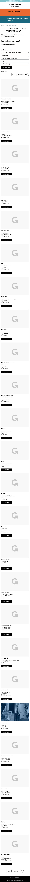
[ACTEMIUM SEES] (15, 548)
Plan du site (13, 880)
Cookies (8, 880)
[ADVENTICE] (15, 712)
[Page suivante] (27, 74)
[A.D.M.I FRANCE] (15, 121)
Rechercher (6, 67)
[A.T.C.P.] (15, 154)
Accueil (2, 25)
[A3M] (15, 253)
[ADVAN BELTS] (15, 679)
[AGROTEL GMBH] (15, 843)
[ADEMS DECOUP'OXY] (15, 614)
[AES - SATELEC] (15, 778)
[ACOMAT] (15, 482)
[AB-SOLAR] (15, 285)
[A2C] (15, 187)
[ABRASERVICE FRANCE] (15, 384)
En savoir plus (6, 108)
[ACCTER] (15, 417)
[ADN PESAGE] (15, 647)
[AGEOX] (15, 810)
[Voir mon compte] (27, 5)
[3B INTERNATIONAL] (15, 88)
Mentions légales (19, 880)
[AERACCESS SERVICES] (15, 745)
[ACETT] (15, 450)
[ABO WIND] (15, 318)
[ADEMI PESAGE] (15, 581)
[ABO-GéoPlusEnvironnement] (15, 351)
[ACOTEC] (15, 515)
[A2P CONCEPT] (15, 219)
